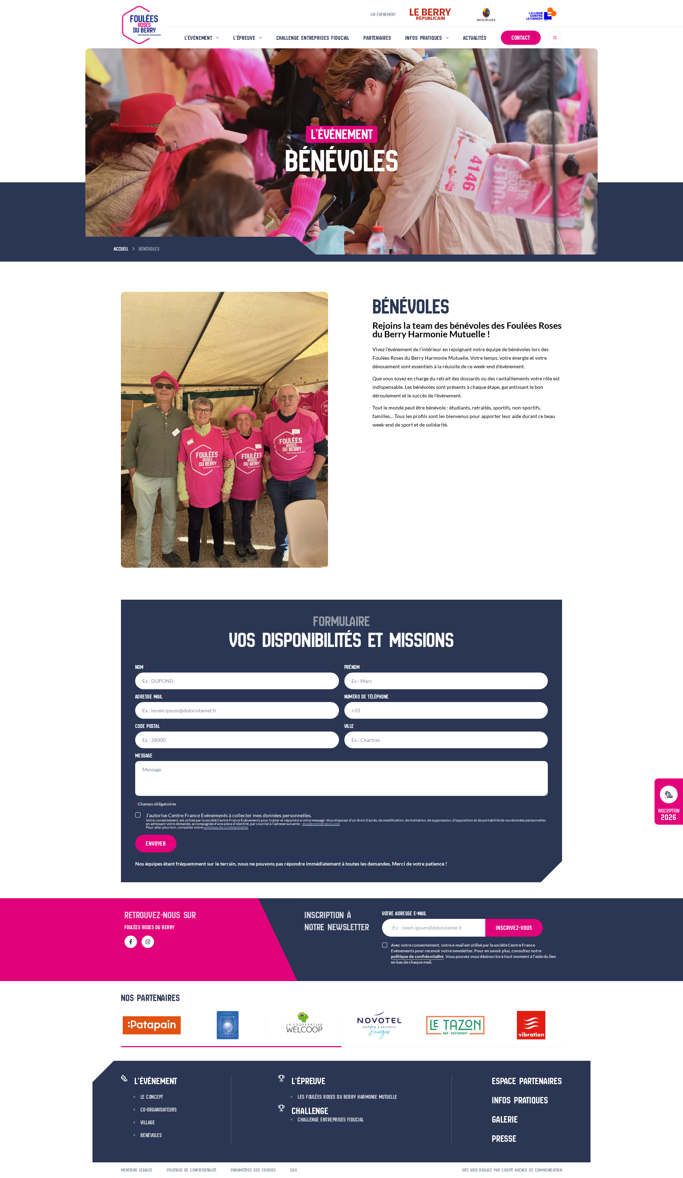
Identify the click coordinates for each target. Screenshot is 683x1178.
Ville (350, 726)
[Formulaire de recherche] (555, 38)
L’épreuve (244, 38)
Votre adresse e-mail (404, 913)
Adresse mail (149, 697)
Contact (521, 38)
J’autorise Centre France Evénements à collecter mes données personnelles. (346, 820)
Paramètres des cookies (253, 1170)
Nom (140, 667)
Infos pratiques (423, 38)
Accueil (121, 249)
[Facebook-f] (131, 942)
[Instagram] (148, 942)
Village (148, 1122)
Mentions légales (137, 1170)
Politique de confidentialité (192, 1170)
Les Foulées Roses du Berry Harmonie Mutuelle (347, 1097)
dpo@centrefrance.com (321, 823)
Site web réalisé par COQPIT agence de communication (512, 1170)
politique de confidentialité (225, 827)
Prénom (352, 667)
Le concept (152, 1097)
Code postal (148, 726)
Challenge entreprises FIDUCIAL (313, 38)
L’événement (198, 38)
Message (143, 756)
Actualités (475, 38)
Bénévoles (151, 1135)
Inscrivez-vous (514, 928)
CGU (293, 1170)
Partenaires (377, 38)
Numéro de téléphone (367, 697)
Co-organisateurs (159, 1110)
